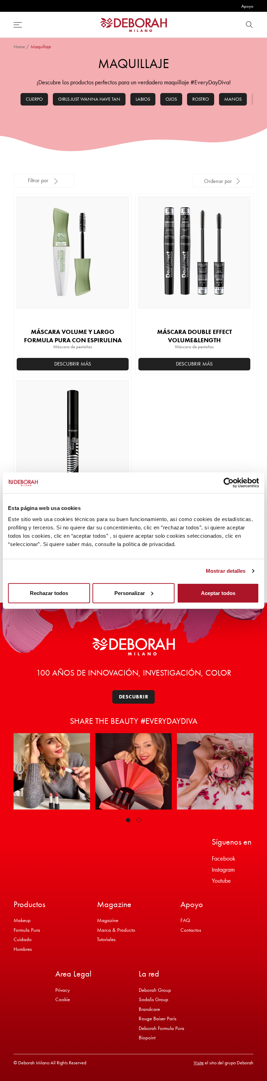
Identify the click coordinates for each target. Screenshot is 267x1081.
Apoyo (247, 6)
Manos (233, 99)
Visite (199, 1062)
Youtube (221, 881)
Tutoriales (106, 939)
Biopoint (147, 1037)
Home (19, 46)
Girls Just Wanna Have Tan (89, 99)
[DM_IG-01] (52, 771)
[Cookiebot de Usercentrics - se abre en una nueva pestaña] (228, 483)
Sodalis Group (153, 999)
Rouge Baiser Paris (157, 1018)
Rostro (200, 99)
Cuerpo (34, 99)
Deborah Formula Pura (161, 1028)
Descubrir (133, 696)
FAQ (185, 920)
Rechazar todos (49, 593)
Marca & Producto (116, 930)
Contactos (190, 930)
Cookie (62, 999)
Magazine (107, 920)
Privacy (62, 990)
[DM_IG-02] (133, 771)
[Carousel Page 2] (139, 820)
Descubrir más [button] (72, 363)
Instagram (223, 869)
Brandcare (149, 1009)
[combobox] (223, 180)
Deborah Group (155, 990)
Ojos (171, 99)
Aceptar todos (218, 593)
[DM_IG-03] (215, 771)
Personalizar (129, 593)
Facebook (223, 858)
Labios (143, 99)
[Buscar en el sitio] (249, 24)
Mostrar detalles (226, 571)
